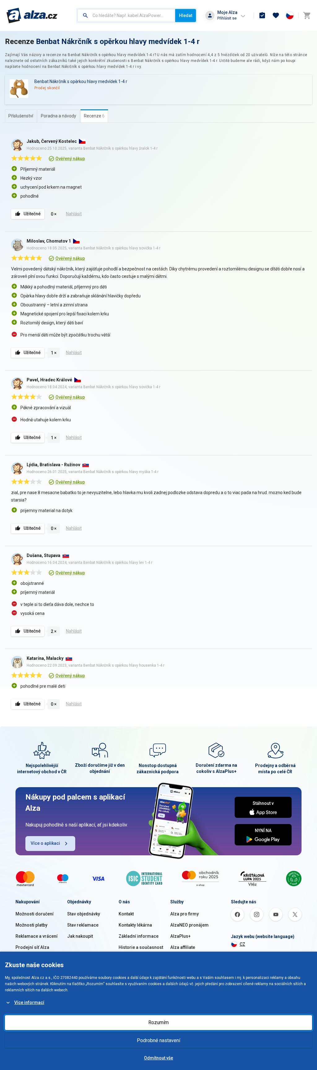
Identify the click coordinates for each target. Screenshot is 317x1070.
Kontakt (126, 913)
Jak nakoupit (80, 936)
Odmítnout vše (158, 1057)
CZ (242, 944)
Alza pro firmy (184, 913)
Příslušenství (20, 115)
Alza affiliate (182, 947)
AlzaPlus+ (180, 936)
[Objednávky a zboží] (262, 15)
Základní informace (138, 936)
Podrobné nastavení (158, 1040)
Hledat (185, 15)
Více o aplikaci (45, 843)
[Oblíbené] (276, 15)
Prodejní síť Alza (32, 947)
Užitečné (32, 213)
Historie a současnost (141, 947)
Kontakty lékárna (135, 925)
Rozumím (158, 1022)
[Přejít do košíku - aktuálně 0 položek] (306, 15)
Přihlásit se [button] (227, 18)
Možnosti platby (31, 925)
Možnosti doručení (34, 913)
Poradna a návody (58, 115)
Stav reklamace (82, 925)
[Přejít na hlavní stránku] (32, 15)
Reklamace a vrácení (36, 936)
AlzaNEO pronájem (189, 925)
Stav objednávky (83, 913)
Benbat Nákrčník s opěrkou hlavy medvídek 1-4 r (118, 41)
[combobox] (126, 15)
